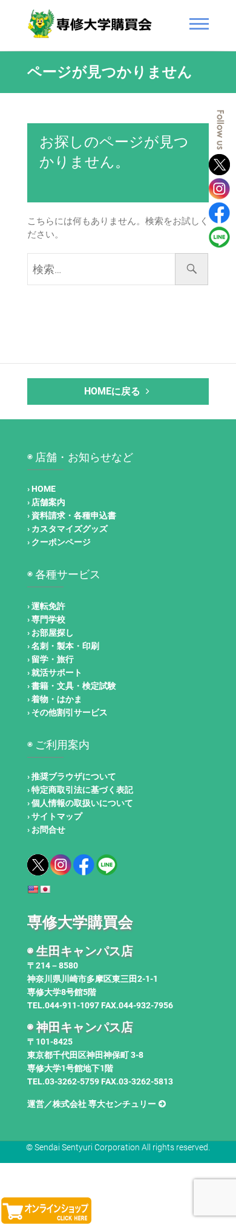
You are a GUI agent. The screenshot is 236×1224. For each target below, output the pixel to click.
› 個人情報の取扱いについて (80, 803)
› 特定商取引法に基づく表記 (80, 789)
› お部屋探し (50, 632)
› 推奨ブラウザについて (71, 776)
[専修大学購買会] (92, 23)
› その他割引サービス (67, 712)
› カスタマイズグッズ (67, 528)
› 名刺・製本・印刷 (63, 646)
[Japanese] (44, 889)
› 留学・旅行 (50, 659)
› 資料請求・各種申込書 (71, 515)
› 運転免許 (46, 606)
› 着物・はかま (54, 699)
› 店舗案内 (46, 502)
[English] (32, 889)
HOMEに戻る (113, 391)
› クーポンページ (59, 542)
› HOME (41, 489)
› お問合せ (46, 829)
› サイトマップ (54, 816)
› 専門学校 (46, 619)
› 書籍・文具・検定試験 (71, 686)
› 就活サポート (54, 672)
